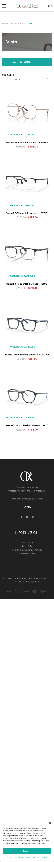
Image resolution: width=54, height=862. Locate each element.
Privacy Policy (27, 546)
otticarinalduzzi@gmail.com (30, 499)
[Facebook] (21, 517)
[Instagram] (32, 517)
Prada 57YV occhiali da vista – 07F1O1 (27, 213)
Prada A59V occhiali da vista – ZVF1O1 (27, 142)
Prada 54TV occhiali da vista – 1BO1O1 (27, 284)
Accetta (27, 851)
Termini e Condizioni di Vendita (27, 550)
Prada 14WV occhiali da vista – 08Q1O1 (27, 354)
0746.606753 (32, 487)
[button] (49, 822)
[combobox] (30, 78)
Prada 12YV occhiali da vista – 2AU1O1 (27, 425)
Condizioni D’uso (27, 553)
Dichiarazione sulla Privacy (35, 857)
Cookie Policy (27, 542)
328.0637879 (24, 491)
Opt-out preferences (14, 857)
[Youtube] (27, 517)
